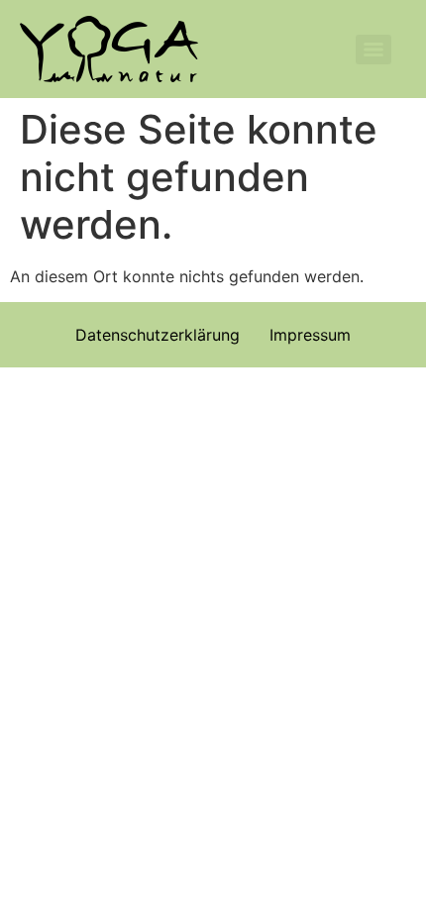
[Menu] (373, 49)
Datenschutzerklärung (157, 335)
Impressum (310, 335)
